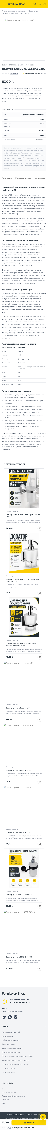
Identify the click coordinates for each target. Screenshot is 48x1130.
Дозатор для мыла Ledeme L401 (18, 708)
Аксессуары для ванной (18, 11)
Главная (5, 11)
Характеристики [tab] (23, 178)
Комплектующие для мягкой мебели (15, 1060)
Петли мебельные (8, 1072)
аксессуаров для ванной (17, 263)
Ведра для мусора (8, 1044)
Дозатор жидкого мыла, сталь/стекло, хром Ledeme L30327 (22, 580)
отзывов (14, 73)
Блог (3, 1103)
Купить (30, 1123)
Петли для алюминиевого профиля (15, 1064)
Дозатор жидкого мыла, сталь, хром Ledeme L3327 (23, 516)
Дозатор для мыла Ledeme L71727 (18, 832)
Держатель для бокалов (11, 1052)
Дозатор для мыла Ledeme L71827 (19, 770)
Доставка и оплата (9, 1092)
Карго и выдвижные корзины (12, 1048)
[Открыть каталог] (3, 4)
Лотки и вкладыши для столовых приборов (17, 1056)
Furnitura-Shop (16, 4)
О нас (4, 1089)
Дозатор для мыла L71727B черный (19, 895)
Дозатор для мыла (9, 65)
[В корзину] (40, 528)
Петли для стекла (8, 1068)
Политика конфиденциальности (13, 1096)
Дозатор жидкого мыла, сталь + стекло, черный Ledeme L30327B (21, 644)
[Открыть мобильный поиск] (34, 4)
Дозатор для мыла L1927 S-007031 (19, 957)
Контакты (5, 1100)
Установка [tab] (40, 178)
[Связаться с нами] (43, 1117)
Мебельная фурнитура (10, 1040)
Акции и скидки (7, 1036)
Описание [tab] (7, 178)
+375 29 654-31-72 (20, 1002)
